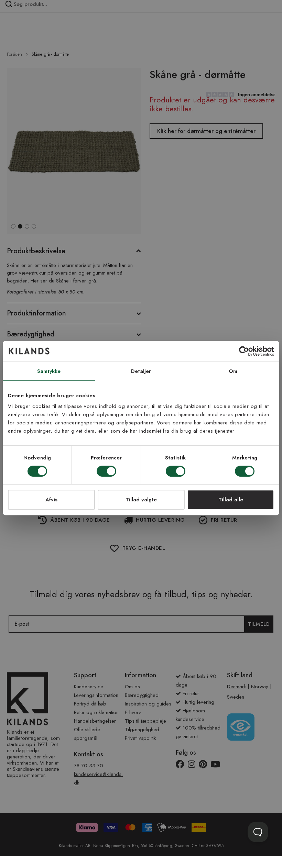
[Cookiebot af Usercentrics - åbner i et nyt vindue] (244, 351)
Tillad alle (230, 499)
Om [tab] (233, 371)
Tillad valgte (141, 499)
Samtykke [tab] (49, 371)
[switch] (106, 471)
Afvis (51, 499)
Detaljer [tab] (141, 371)
